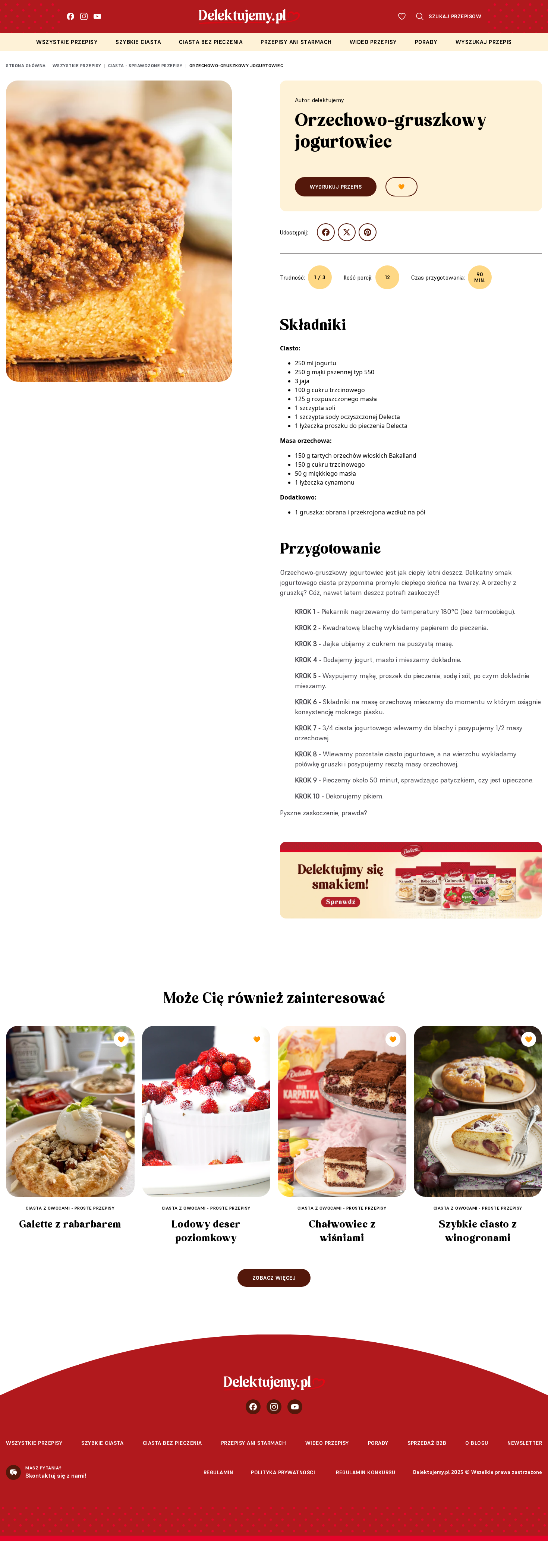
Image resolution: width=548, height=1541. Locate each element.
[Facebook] (70, 16)
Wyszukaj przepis (484, 41)
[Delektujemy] (274, 1382)
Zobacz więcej (274, 1277)
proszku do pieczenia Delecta (366, 426)
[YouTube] (97, 16)
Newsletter (524, 1443)
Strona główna (26, 65)
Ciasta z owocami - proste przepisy (70, 1208)
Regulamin (218, 1472)
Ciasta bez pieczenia (211, 41)
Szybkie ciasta (138, 41)
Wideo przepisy (373, 41)
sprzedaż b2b (426, 1443)
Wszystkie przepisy (67, 41)
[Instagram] (84, 16)
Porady (426, 41)
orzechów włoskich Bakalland (374, 455)
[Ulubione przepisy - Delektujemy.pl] (401, 16)
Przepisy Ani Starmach (296, 41)
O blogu (476, 1443)
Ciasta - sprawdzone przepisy (145, 65)
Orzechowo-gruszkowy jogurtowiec (236, 65)
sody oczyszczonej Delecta (362, 417)
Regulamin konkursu (365, 1472)
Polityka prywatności (283, 1472)
